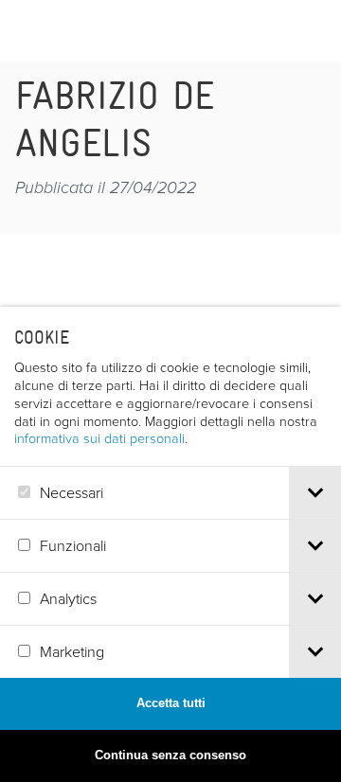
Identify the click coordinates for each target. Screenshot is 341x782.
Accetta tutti (171, 703)
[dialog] (170, 544)
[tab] (315, 493)
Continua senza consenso (170, 755)
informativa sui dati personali (99, 437)
